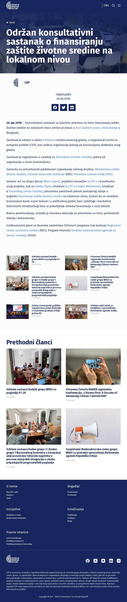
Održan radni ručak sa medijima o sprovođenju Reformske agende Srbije (103, 308)
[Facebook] (88, 561)
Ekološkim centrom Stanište (74, 157)
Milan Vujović (51, 181)
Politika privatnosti (15, 541)
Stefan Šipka (43, 186)
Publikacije (72, 515)
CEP (27, 82)
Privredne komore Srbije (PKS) (93, 174)
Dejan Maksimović (89, 186)
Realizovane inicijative (16, 518)
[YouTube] (103, 561)
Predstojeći (72, 492)
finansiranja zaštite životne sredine (40, 196)
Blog (69, 521)
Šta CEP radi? (12, 492)
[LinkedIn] (111, 561)
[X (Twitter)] (95, 561)
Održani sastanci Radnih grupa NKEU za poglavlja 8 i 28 (46, 259)
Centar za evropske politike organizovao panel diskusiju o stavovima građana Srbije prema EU (46, 309)
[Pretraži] (113, 5)
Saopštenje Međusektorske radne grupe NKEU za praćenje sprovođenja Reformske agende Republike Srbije (104, 282)
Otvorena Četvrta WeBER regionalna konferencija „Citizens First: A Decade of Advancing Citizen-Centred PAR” (104, 261)
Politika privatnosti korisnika (19, 544)
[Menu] (119, 5)
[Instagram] (119, 561)
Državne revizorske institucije (46, 174)
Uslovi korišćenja (13, 538)
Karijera (9, 495)
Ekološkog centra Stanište (26, 191)
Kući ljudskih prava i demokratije (97, 128)
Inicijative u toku (13, 515)
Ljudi (8, 498)
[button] (55, 107)
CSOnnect (49, 140)
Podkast (71, 518)
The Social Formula (79, 597)
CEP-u (93, 181)
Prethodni (71, 495)
